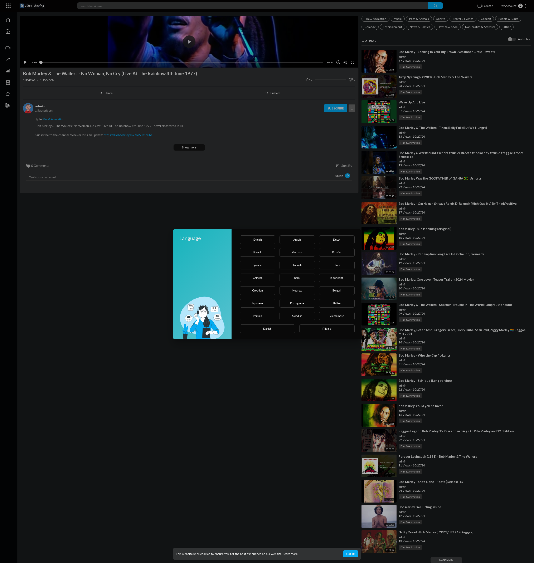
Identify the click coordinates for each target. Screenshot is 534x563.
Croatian (257, 290)
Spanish (257, 265)
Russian (336, 252)
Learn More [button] (290, 553)
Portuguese (297, 303)
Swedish (297, 316)
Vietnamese (337, 316)
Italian (337, 303)
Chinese (257, 277)
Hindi (337, 265)
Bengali (336, 290)
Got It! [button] (350, 553)
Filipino (326, 328)
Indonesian (337, 277)
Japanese (257, 303)
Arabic (297, 239)
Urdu (297, 277)
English (257, 239)
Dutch (336, 239)
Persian (257, 316)
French (257, 252)
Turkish (297, 265)
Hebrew (297, 290)
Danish (267, 328)
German (297, 252)
